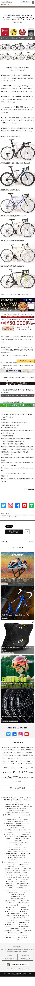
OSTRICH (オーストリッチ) (17, 827)
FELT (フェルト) (25, 909)
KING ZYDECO (29, 752)
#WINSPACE (13, 747)
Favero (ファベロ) (27, 806)
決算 (25, 777)
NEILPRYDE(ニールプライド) (17, 857)
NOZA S (14, 755)
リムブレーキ (8, 772)
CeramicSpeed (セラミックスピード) (18, 842)
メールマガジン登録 (19, 788)
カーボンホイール (13, 721)
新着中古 (12, 777)
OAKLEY (5, 797)
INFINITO (19, 752)
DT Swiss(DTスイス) (25, 815)
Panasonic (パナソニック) (22, 823)
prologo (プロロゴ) (22, 875)
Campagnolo (29, 747)
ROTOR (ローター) (26, 862)
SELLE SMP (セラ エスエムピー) (12, 830)
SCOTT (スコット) (10, 926)
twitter (7, 969)
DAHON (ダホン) (9, 836)
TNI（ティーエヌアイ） (12, 834)
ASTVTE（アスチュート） (17, 860)
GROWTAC (7, 800)
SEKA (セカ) (9, 838)
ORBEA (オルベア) (23, 864)
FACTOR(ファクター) (12, 909)
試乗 (28, 777)
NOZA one (9, 755)
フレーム (20, 767)
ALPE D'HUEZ (21, 747)
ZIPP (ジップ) (23, 881)
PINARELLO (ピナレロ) (23, 922)
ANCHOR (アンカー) (21, 887)
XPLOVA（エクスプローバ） (23, 937)
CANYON (4, 750)
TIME (3, 758)
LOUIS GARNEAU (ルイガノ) (24, 832)
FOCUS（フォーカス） (13, 911)
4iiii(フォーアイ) (27, 830)
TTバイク (8, 758)
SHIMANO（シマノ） (24, 926)
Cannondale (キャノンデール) (17, 898)
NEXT (31, 541)
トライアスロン (28, 764)
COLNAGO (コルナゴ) (23, 902)
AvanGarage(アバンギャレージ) (17, 802)
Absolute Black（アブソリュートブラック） (17, 819)
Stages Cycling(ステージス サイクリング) (17, 851)
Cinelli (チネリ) (10, 902)
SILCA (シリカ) (25, 834)
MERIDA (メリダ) (10, 922)
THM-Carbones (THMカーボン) (11, 868)
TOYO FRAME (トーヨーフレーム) (17, 810)
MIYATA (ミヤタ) (17, 845)
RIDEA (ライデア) (27, 868)
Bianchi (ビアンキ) (25, 890)
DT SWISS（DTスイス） (25, 885)
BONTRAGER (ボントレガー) (17, 855)
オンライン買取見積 (10, 958)
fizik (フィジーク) (10, 877)
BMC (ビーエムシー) (14, 892)
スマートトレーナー (17, 764)
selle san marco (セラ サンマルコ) (17, 825)
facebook (13, 969)
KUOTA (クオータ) (24, 915)
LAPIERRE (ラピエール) (11, 920)
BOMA (24, 892)
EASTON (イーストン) (11, 907)
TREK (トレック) (23, 935)
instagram (20, 969)
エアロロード (25, 758)
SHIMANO (25, 755)
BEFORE (5, 541)
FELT (14, 752)
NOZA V (19, 755)
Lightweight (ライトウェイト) (17, 918)
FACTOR (9, 752)
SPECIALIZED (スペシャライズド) (12, 930)
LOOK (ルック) (17, 840)
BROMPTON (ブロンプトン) (17, 894)
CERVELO (10, 750)
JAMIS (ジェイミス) (24, 808)
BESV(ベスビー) (18, 817)
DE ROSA (29, 750)
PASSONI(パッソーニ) (11, 804)
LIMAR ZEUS (5, 584)
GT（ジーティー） (24, 804)
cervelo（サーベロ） (25, 900)
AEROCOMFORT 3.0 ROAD (8, 652)
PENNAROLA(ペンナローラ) (22, 838)
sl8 (32, 755)
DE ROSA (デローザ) (24, 905)
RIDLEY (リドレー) (23, 924)
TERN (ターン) (23, 933)
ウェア (19, 758)
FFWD (10, 887)
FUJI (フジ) (25, 911)
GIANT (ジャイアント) (11, 915)
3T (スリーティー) (25, 870)
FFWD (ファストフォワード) (11, 862)
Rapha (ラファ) (11, 924)
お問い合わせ (25, 955)
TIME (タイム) (11, 935)
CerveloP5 (17, 750)
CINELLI (23, 750)
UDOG (21, 797)
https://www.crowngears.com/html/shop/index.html (16, 438)
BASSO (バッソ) (9, 883)
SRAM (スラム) (27, 930)
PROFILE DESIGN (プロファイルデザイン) (17, 821)
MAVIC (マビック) (25, 920)
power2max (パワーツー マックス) (17, 849)
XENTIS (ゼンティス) (23, 877)
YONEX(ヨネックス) (9, 832)
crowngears (31, 489)
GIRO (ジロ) (24, 866)
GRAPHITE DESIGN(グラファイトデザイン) (17, 872)
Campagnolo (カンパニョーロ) (17, 896)
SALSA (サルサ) (11, 864)
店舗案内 (10, 955)
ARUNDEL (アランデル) (12, 812)
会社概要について (25, 958)
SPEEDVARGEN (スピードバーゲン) (17, 847)
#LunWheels (4, 721)
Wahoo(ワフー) (8, 937)
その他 (17, 939)
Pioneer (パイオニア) (13, 866)
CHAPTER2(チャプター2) (11, 853)
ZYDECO (13, 758)
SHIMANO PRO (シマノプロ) (18, 928)
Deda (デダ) (11, 875)
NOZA (4, 755)
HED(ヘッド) (9, 823)
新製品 (21, 777)
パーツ (6, 767)
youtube (27, 969)
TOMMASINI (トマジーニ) (23, 883)
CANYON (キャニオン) (10, 900)
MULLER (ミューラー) (10, 815)
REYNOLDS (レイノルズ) (11, 870)
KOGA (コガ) (24, 879)
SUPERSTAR (5, 618)
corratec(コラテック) (11, 905)
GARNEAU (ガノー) (26, 853)
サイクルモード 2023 (24, 761)
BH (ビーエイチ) (25, 812)
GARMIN (25, 913)
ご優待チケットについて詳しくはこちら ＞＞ (15, 355)
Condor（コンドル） (13, 879)
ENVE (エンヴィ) (25, 907)
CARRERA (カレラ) (11, 808)
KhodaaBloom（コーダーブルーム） (22, 800)
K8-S (23, 752)
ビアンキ (13, 767)
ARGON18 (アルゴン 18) (11, 890)
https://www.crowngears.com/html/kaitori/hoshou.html (17, 446)
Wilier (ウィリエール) (10, 885)
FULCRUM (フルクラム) (13, 913)
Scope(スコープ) (12, 881)
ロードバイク (20, 772)
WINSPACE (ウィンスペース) (23, 836)
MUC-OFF (29, 797)
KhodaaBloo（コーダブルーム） (11, 806)
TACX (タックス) (12, 933)
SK (29, 755)
